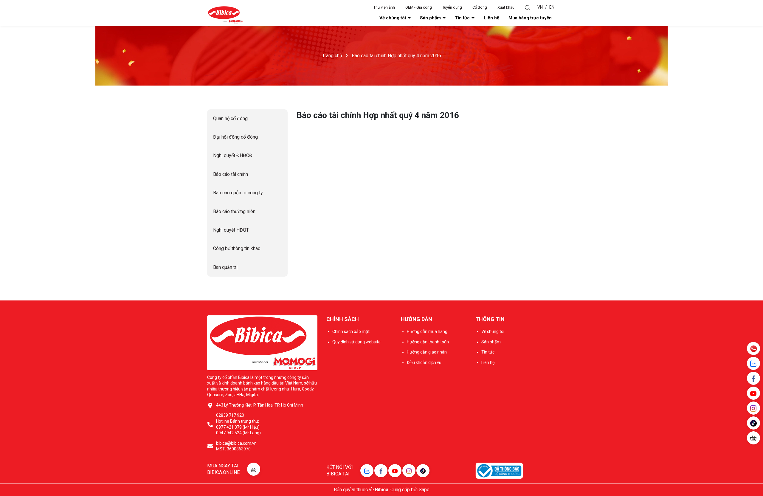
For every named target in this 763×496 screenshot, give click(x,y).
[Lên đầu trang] (754, 456)
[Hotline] (753, 348)
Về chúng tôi (393, 18)
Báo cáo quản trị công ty (238, 193)
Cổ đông (479, 7)
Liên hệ (491, 18)
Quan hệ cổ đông (230, 118)
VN (540, 7)
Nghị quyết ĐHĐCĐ (232, 155)
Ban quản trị (225, 267)
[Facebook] (380, 470)
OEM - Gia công (418, 7)
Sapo (424, 489)
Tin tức (463, 18)
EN (551, 7)
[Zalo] (366, 470)
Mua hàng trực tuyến (530, 18)
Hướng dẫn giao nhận (427, 352)
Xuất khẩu (505, 7)
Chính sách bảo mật (351, 331)
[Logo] (225, 14)
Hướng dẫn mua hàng (427, 331)
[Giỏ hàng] (753, 437)
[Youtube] (394, 470)
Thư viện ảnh (384, 7)
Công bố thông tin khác (236, 248)
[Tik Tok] (422, 470)
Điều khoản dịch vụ (424, 362)
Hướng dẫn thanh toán (428, 342)
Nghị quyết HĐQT (231, 230)
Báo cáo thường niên (234, 211)
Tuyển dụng (452, 7)
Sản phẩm (431, 18)
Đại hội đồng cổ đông (235, 137)
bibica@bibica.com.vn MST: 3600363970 (236, 446)
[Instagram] (408, 470)
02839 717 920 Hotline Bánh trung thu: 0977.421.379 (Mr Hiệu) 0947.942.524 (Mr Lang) (238, 424)
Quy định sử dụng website (356, 342)
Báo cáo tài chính (230, 174)
